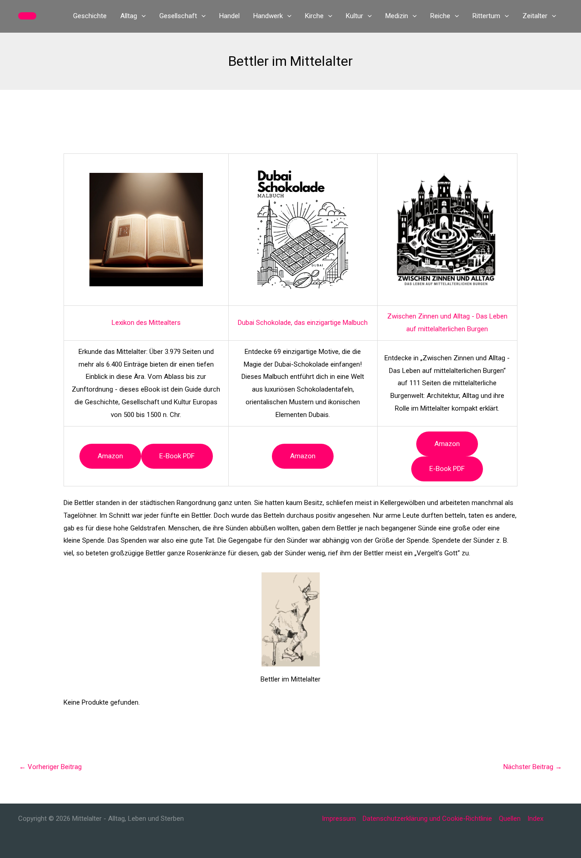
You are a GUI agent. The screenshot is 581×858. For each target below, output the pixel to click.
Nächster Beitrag (532, 767)
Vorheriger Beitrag (50, 767)
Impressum (339, 818)
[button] (27, 16)
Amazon (110, 456)
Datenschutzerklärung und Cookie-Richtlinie (427, 818)
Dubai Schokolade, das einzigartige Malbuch (303, 323)
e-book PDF (177, 456)
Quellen (510, 818)
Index (535, 818)
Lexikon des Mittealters (146, 323)
